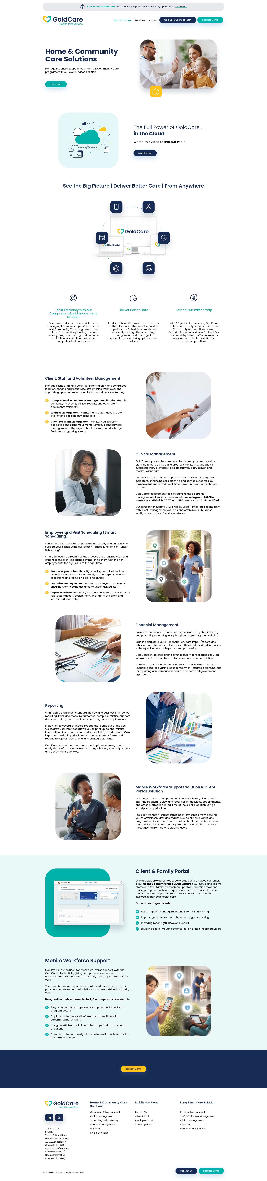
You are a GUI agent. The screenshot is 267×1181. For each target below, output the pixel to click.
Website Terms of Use (57, 1138)
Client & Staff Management (105, 1112)
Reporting (95, 1128)
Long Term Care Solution (197, 1102)
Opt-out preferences (57, 1148)
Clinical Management (101, 1116)
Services (140, 20)
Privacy (49, 1131)
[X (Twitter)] (59, 1117)
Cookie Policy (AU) (55, 1151)
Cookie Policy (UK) (55, 1158)
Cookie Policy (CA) (55, 1145)
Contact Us (186, 1170)
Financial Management (102, 1124)
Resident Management (192, 1112)
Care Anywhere (143, 1124)
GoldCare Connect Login (177, 20)
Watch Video (145, 153)
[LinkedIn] (49, 1117)
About (153, 20)
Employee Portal (144, 1120)
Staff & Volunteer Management (197, 1116)
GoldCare (56, 1172)
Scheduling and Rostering (104, 1120)
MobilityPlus (141, 1112)
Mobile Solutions (99, 1132)
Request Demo (210, 20)
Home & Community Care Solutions (108, 1103)
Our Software (122, 20)
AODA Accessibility (55, 1141)
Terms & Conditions (56, 1135)
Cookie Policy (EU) (55, 1155)
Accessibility (52, 1128)
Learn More (181, 6)
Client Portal (142, 1116)
